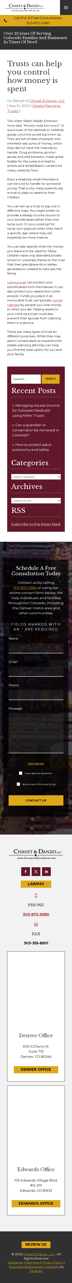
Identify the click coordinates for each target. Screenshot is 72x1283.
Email (14, 662)
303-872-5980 (38, 23)
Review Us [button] (36, 1244)
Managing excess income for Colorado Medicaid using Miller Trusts (36, 410)
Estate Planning (46, 106)
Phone (14, 685)
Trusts (12, 111)
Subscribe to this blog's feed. (36, 524)
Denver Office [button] (36, 1069)
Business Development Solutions (34, 1267)
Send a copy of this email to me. (39, 784)
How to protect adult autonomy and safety (32, 447)
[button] (66, 7)
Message (15, 708)
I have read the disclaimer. (39, 773)
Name (13, 638)
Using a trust (16, 282)
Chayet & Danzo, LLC (47, 101)
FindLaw (36, 1271)
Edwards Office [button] (36, 1203)
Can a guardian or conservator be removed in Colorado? (35, 430)
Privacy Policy (52, 1262)
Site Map (33, 1262)
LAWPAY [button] (36, 884)
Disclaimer (36, 763)
